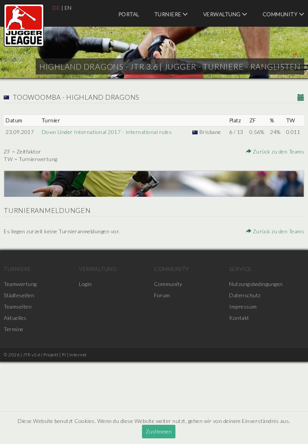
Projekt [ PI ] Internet (65, 354)
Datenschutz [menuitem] (245, 295)
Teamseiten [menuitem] (18, 306)
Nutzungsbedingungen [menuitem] (256, 284)
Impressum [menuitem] (243, 306)
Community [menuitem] (171, 269)
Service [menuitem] (240, 269)
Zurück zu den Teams (277, 151)
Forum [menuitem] (162, 295)
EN (68, 8)
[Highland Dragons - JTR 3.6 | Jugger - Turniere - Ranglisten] (24, 25)
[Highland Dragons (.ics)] (301, 98)
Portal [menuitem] (128, 14)
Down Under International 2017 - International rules (107, 132)
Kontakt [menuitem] (239, 318)
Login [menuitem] (85, 284)
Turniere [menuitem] (168, 14)
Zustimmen (159, 431)
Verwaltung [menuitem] (222, 14)
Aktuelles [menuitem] (15, 318)
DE (56, 8)
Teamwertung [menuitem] (20, 284)
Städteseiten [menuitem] (19, 295)
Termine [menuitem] (14, 329)
